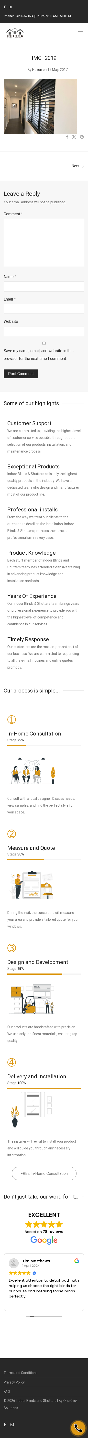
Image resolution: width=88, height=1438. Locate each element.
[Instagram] (10, 7)
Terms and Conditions (20, 1373)
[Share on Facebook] (67, 137)
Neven (37, 70)
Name (10, 276)
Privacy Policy (14, 1382)
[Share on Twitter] (74, 137)
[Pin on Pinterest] (82, 137)
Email (10, 299)
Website (11, 321)
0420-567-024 (24, 16)
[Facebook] (4, 7)
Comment (13, 214)
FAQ (7, 1392)
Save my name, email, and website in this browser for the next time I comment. (39, 354)
